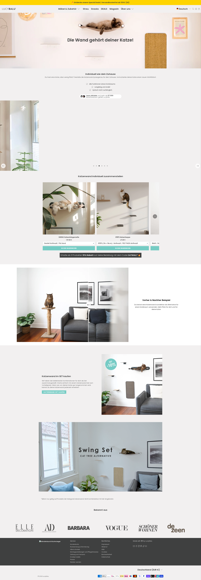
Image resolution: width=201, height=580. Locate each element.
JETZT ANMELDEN (53, 565)
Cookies (104, 552)
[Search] (193, 9)
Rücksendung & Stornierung (79, 547)
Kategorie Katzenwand (75, 499)
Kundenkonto (74, 544)
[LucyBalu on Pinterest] (141, 546)
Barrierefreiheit (107, 554)
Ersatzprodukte (75, 557)
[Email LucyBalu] (134, 546)
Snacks (95, 8)
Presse (72, 559)
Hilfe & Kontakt (75, 549)
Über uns (125, 8)
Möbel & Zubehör (67, 8)
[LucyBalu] (9, 9)
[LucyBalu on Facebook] (136, 546)
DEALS (104, 8)
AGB (103, 549)
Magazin (114, 8)
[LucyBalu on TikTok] (143, 546)
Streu (86, 8)
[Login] (196, 9)
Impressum (105, 544)
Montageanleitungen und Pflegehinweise (84, 552)
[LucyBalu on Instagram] (139, 546)
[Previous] (3, 166)
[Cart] (199, 9)
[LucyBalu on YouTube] (146, 546)
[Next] (197, 166)
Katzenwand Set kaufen (54, 392)
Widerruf (104, 547)
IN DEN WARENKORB (69, 248)
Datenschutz (106, 557)
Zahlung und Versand (77, 554)
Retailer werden (75, 562)
